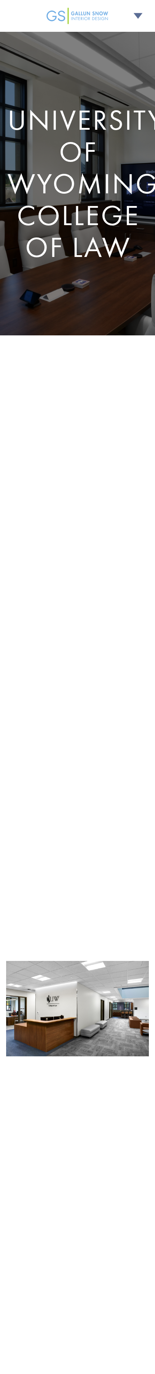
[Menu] (138, 16)
